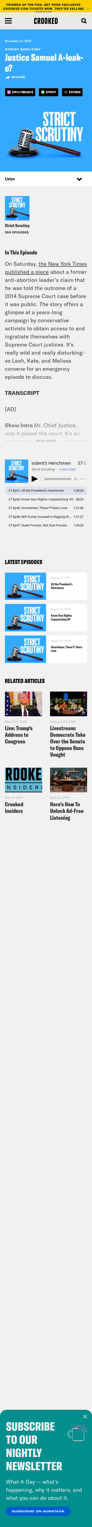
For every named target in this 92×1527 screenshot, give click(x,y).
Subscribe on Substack (38, 1511)
